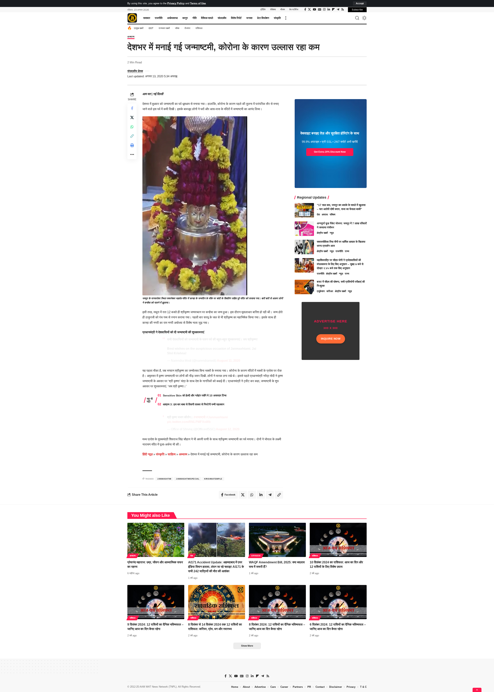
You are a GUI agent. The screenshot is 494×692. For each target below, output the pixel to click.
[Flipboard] (333, 9)
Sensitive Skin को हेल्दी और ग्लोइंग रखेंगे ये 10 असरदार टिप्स (194, 395)
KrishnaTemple (213, 479)
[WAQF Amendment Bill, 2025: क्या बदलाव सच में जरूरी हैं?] (277, 540)
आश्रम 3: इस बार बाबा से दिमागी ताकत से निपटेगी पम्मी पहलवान (193, 404)
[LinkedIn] (329, 9)
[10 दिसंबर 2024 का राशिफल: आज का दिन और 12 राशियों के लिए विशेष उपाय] (338, 540)
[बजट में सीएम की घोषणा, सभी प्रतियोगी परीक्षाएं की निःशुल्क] (304, 287)
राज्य (347, 251)
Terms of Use (198, 3)
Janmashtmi (164, 479)
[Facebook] (305, 9)
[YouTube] (314, 9)
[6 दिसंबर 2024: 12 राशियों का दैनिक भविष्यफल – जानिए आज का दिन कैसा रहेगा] (338, 602)
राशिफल (198, 28)
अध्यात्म (130, 37)
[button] (360, 3)
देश (318, 214)
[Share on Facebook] (132, 108)
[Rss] (342, 9)
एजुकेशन (321, 291)
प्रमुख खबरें (138, 28)
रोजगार (187, 28)
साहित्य (172, 454)
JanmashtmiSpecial (188, 479)
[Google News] (319, 9)
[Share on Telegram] (270, 495)
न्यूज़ (332, 232)
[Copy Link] (132, 135)
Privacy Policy (175, 3)
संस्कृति (160, 454)
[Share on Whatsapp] (132, 126)
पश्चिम (332, 214)
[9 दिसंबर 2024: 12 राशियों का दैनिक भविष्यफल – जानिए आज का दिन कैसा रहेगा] (155, 602)
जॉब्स (177, 28)
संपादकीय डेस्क (135, 71)
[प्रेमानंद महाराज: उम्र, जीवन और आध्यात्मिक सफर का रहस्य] (155, 540)
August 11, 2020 (228, 360)
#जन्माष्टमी (200, 417)
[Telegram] (338, 9)
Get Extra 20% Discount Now (330, 151)
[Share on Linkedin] (261, 495)
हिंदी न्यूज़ (147, 454)
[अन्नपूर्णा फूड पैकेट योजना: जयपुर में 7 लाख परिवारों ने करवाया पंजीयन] (304, 228)
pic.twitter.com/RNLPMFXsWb (189, 421)
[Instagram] (324, 9)
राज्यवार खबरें (164, 28)
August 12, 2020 (227, 429)
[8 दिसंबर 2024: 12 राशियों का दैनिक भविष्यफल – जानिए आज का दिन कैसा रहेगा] (277, 602)
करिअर (330, 291)
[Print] (132, 145)
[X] (309, 9)
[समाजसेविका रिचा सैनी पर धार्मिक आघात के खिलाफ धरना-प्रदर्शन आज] (304, 247)
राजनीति (339, 251)
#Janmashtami (217, 417)
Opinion (256, 556)
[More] (132, 154)
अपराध (325, 214)
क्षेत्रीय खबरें (322, 232)
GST (151, 28)
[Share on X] (132, 117)
